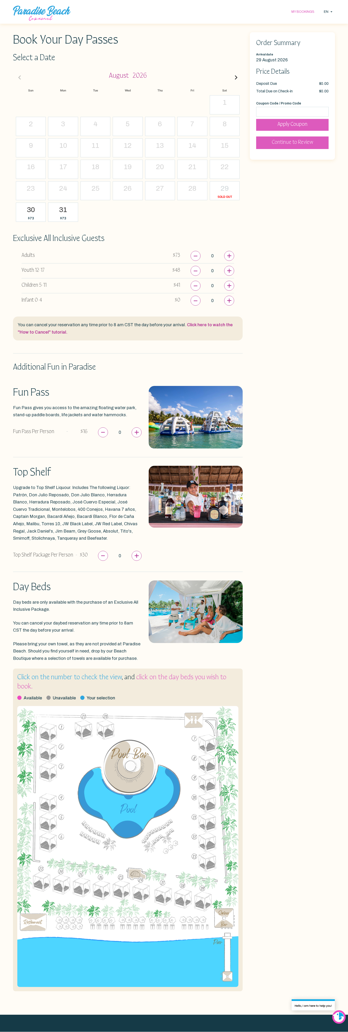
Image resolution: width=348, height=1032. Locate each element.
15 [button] (224, 145)
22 (41, 869)
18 (183, 885)
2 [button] (31, 124)
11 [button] (95, 145)
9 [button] (31, 145)
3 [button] (63, 124)
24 (140, 880)
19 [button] (128, 167)
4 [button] (96, 124)
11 (194, 817)
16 (101, 877)
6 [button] (160, 124)
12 (194, 837)
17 (162, 883)
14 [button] (192, 145)
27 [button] (160, 188)
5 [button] (127, 124)
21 (83, 716)
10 (194, 797)
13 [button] (160, 145)
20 (105, 716)
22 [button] (225, 167)
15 (81, 874)
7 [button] (192, 124)
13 (194, 856)
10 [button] (63, 145)
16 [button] (31, 167)
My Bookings (302, 12)
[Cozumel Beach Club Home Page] (42, 13)
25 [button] (95, 188)
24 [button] (63, 188)
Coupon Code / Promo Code (278, 103)
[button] (31, 218)
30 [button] (31, 209)
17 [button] (63, 167)
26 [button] (128, 188)
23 (121, 877)
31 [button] (63, 209)
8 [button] (225, 124)
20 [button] (160, 167)
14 (61, 871)
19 (202, 888)
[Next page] (236, 77)
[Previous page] (19, 77)
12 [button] (128, 145)
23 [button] (31, 188)
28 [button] (192, 188)
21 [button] (192, 167)
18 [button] (95, 167)
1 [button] (225, 102)
